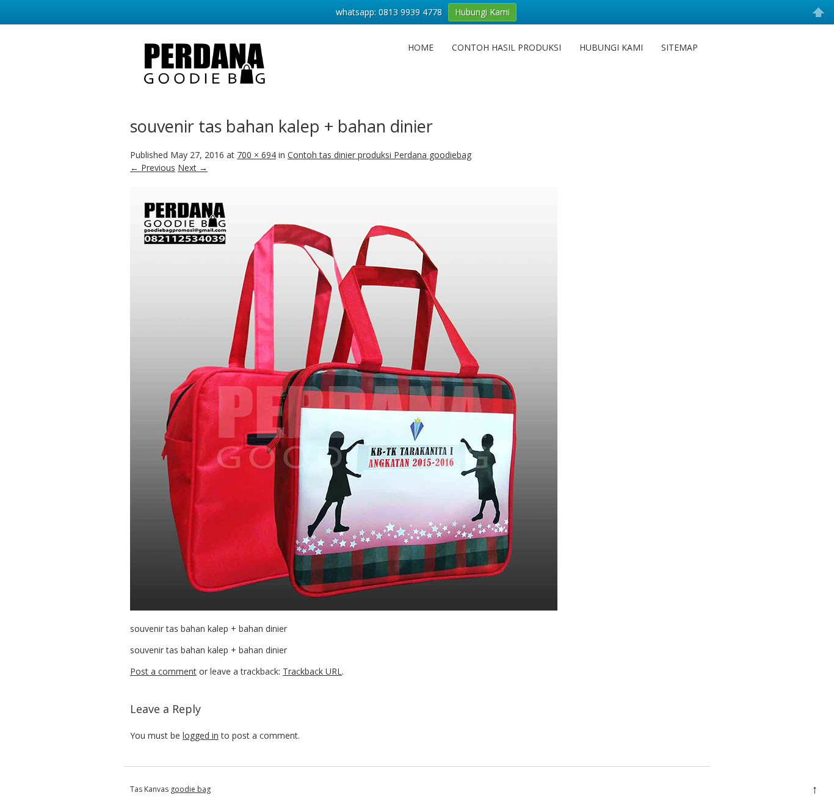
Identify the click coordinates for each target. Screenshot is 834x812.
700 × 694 (256, 155)
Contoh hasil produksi (506, 47)
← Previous (152, 167)
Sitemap (679, 47)
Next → (193, 167)
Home (420, 47)
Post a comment (163, 671)
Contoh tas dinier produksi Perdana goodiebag (379, 155)
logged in (201, 735)
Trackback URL (312, 671)
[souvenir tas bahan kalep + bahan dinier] (343, 607)
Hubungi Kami (611, 47)
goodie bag (190, 789)
